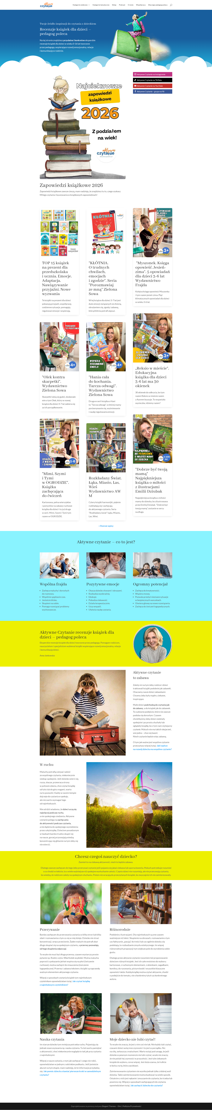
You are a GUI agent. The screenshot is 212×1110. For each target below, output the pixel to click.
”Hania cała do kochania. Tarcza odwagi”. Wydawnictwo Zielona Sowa (103, 386)
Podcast (122, 5)
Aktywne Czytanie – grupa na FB (150, 91)
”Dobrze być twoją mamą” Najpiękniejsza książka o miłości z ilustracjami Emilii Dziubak (151, 480)
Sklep (114, 5)
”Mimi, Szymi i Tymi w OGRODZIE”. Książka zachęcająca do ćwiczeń (55, 484)
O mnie (130, 5)
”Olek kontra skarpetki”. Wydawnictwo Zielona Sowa (54, 384)
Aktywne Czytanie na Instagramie (151, 74)
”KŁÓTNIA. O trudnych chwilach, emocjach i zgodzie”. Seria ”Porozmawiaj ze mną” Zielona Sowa (103, 278)
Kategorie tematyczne (101, 5)
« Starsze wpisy (106, 525)
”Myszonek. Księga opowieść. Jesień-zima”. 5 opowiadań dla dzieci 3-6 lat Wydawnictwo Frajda (152, 274)
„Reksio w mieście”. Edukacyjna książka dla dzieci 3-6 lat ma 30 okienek (152, 377)
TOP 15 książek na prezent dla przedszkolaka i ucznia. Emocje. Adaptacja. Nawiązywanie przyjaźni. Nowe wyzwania (57, 278)
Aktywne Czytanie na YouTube (150, 86)
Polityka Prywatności (132, 1106)
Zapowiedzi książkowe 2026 (71, 185)
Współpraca (141, 5)
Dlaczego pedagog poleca (157, 5)
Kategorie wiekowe (80, 5)
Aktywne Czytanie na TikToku (149, 80)
